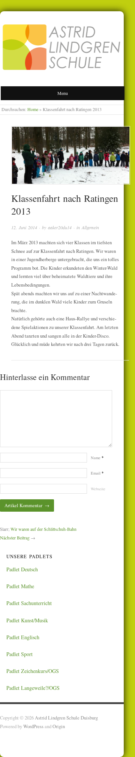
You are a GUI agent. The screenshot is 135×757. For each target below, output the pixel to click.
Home (32, 109)
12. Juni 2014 (24, 227)
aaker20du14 (60, 227)
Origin (58, 726)
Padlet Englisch (22, 637)
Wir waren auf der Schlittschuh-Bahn (43, 529)
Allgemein (90, 227)
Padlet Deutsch (22, 569)
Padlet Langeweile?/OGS (33, 687)
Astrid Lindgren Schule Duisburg (66, 718)
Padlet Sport (19, 654)
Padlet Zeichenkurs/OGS (32, 670)
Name (97, 457)
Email (97, 473)
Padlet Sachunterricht (29, 603)
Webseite (98, 488)
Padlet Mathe (20, 586)
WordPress (33, 726)
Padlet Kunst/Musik (27, 620)
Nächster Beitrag (15, 538)
